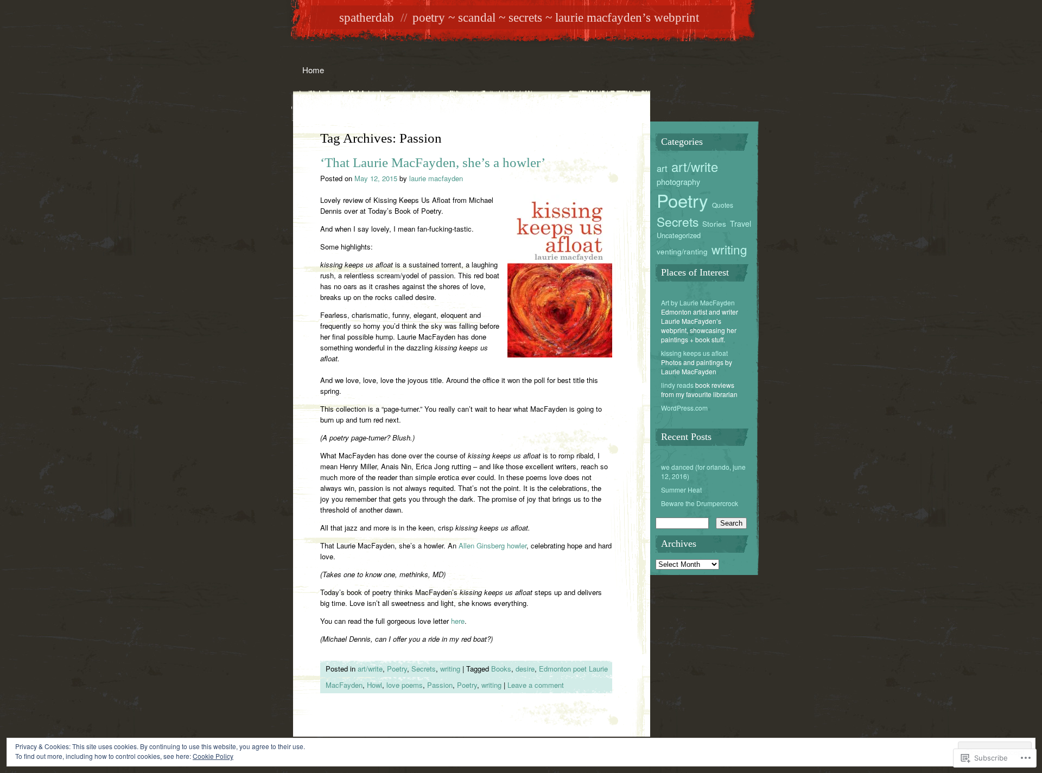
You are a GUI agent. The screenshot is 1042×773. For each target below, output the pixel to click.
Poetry (397, 668)
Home (313, 69)
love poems (404, 685)
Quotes (722, 204)
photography (678, 181)
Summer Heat (681, 489)
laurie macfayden (436, 178)
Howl (374, 685)
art (662, 168)
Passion (440, 685)
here (458, 621)
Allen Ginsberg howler (492, 545)
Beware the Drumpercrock (699, 503)
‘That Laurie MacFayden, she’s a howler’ (432, 162)
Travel (740, 223)
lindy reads (677, 384)
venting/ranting (682, 251)
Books (501, 668)
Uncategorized (679, 235)
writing (450, 668)
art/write (370, 668)
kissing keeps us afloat (694, 352)
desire (525, 668)
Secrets (423, 668)
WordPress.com (684, 407)
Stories (714, 223)
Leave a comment (535, 685)
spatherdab (366, 17)
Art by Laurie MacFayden (698, 302)
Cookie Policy (213, 756)
